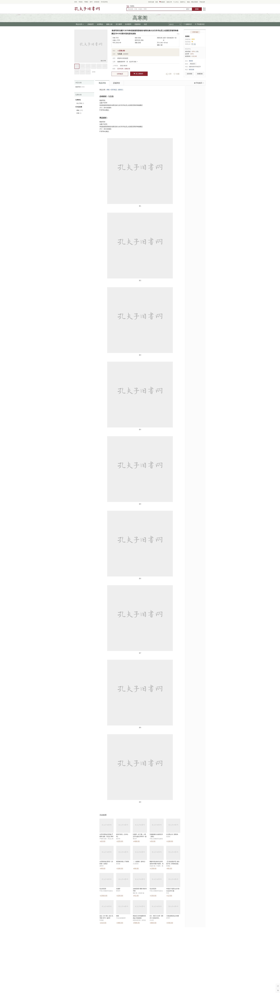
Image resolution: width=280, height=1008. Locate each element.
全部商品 (100, 24)
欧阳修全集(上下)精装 (122, 861)
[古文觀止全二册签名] (173, 826)
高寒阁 (187, 36)
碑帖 (108, 90)
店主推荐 (119, 24)
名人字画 (80, 103)
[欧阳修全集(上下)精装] (123, 853)
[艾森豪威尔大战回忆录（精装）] (157, 826)
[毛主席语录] (107, 880)
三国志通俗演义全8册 (172, 916)
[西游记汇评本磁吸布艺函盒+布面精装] (140, 907)
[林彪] (123, 907)
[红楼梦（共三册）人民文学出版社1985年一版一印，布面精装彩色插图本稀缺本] (140, 826)
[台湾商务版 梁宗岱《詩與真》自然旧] (107, 853)
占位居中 (87, 8)
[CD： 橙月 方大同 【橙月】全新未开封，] (157, 907)
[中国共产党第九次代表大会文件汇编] (173, 880)
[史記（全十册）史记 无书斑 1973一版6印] (107, 907)
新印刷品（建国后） (117, 90)
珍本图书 (128, 24)
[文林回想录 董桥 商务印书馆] (140, 880)
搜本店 (171, 24)
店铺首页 (91, 24)
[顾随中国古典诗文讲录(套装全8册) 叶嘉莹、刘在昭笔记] (157, 853)
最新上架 (109, 24)
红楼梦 (118, 888)
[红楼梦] (123, 880)
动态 (145, 24)
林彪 (117, 916)
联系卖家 (191, 69)
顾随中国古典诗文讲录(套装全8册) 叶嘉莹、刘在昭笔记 (156, 864)
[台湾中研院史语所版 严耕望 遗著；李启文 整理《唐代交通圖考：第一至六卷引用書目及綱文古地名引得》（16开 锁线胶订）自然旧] (107, 826)
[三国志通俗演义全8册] (173, 907)
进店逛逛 (189, 74)
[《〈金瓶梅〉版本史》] (140, 853)
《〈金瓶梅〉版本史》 (139, 861)
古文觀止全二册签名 (172, 834)
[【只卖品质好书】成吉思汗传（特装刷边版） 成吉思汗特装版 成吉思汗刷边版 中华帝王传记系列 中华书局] (173, 853)
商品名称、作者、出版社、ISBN (137, 9)
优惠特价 (138, 24)
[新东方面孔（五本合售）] (123, 826)
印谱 (79, 113)
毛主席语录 (103, 888)
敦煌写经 (79, 87)
